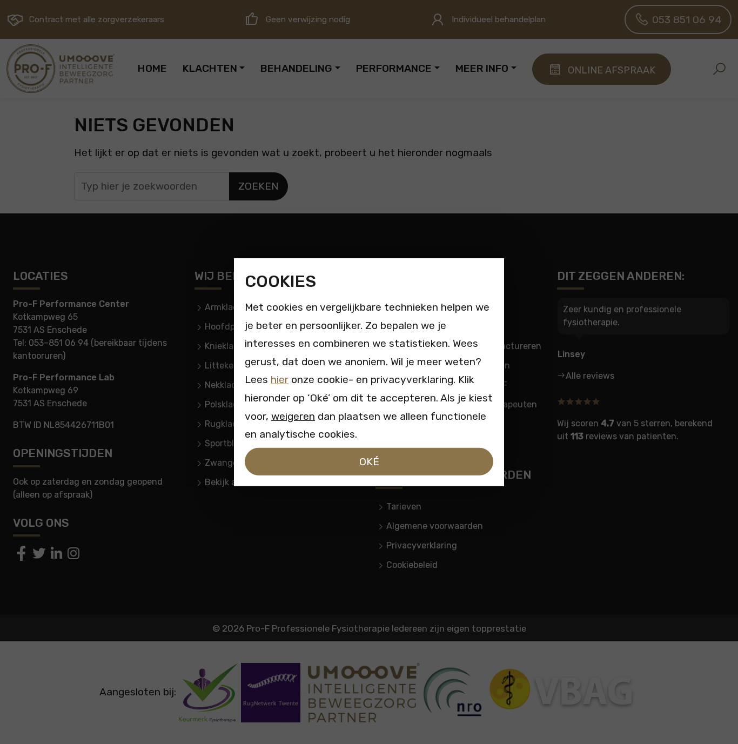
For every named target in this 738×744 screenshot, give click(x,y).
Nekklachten (230, 385)
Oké (369, 461)
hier (280, 379)
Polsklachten (231, 404)
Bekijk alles (227, 482)
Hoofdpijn (225, 326)
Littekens (224, 365)
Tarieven (403, 506)
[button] (719, 69)
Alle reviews (590, 376)
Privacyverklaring (421, 545)
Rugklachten (231, 424)
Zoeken (258, 186)
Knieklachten (231, 346)
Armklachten (231, 307)
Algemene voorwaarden (434, 526)
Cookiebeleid (412, 565)
